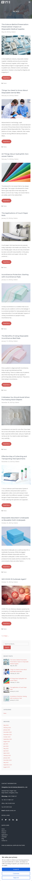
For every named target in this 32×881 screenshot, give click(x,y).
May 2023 (5, 748)
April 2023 (5, 751)
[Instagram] (9, 820)
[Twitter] (6, 820)
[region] (16, 868)
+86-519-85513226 (10, 803)
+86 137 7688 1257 (8, 800)
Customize (16, 873)
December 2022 (7, 760)
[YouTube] (17, 820)
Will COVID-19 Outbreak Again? (14, 579)
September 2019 (7, 765)
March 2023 (6, 753)
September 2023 (7, 739)
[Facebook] (2, 820)
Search (7, 647)
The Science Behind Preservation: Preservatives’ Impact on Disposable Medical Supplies (15, 27)
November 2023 (7, 734)
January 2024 (6, 730)
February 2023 (7, 755)
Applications (5, 835)
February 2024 (7, 727)
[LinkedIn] (13, 820)
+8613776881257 (12, 796)
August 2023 (6, 741)
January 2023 (6, 758)
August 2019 (6, 767)
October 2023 (6, 737)
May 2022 (5, 762)
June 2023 (5, 746)
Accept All (16, 869)
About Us (4, 831)
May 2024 (5, 725)
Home (3, 829)
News (5, 83)
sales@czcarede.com (10, 810)
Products (4, 833)
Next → (7, 636)
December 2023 (7, 732)
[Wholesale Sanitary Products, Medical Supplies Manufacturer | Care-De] (6, 2)
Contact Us (4, 840)
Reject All (16, 878)
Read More (7, 78)
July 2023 (5, 744)
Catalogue (4, 836)
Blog (3, 838)
